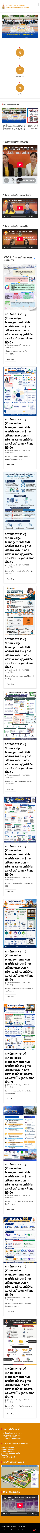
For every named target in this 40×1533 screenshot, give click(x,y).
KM (8, 347)
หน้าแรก (5, 1530)
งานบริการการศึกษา (8, 1451)
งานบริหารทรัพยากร (8, 1449)
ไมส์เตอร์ (4, 1455)
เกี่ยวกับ (13, 1530)
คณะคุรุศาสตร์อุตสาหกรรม (10, 1435)
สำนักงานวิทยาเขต (7, 1447)
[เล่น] (5, 216)
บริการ (23, 1530)
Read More (10, 359)
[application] (20, 208)
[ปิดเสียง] (32, 216)
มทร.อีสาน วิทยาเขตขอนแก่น (11, 1433)
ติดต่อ (29, 1530)
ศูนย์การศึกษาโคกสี (8, 1457)
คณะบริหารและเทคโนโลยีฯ (10, 1439)
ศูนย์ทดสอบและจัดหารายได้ (10, 1453)
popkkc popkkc (14, 345)
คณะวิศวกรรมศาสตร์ (8, 1437)
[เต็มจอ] (35, 216)
